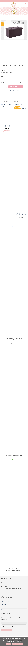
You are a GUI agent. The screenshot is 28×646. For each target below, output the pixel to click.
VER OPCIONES (7, 130)
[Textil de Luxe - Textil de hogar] (14, 4)
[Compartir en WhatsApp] (2, 93)
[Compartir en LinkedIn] (10, 93)
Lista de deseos (5, 604)
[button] (2, 4)
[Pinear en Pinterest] (9, 93)
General (16, 17)
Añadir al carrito (15, 86)
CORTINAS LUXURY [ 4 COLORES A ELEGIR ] (21, 214)
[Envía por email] (7, 93)
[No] (26, 642)
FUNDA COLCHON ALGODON (7, 126)
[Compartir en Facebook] (3, 93)
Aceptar (8, 643)
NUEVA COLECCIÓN (14, 90)
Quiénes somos (5, 601)
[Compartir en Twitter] (5, 93)
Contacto (3, 609)
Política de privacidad (17, 643)
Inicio (10, 17)
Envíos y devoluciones (7, 607)
